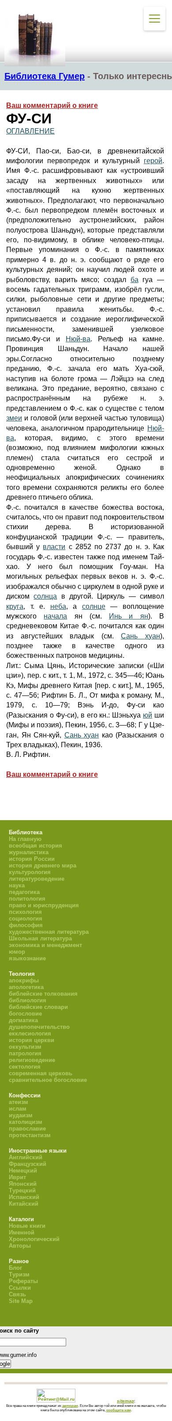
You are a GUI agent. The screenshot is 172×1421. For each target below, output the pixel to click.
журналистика (29, 852)
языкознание (27, 958)
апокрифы (24, 980)
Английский (25, 1157)
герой (153, 160)
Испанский (24, 1197)
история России (32, 859)
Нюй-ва (78, 339)
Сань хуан (140, 636)
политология (27, 898)
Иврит (17, 1177)
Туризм (19, 1274)
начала (55, 616)
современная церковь (40, 1073)
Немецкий (23, 1170)
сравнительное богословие (48, 1080)
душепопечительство (39, 1027)
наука (17, 885)
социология (25, 918)
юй (147, 715)
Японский (23, 1183)
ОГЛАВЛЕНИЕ (30, 131)
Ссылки (20, 1287)
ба (134, 279)
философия (26, 925)
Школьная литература (40, 938)
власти (54, 546)
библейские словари (38, 1007)
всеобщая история (35, 845)
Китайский (23, 1203)
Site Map (21, 1301)
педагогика (24, 892)
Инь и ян (128, 616)
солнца (45, 596)
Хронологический (34, 1239)
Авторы (20, 1245)
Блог (15, 1267)
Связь (17, 1294)
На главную (25, 839)
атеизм (18, 1102)
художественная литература (49, 931)
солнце (93, 606)
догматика (23, 1020)
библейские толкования (43, 993)
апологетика (26, 987)
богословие (25, 1013)
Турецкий (22, 1190)
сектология (25, 1066)
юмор (17, 951)
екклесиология (30, 1033)
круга (14, 606)
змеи (14, 418)
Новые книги (27, 1225)
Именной (21, 1232)
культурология (30, 872)
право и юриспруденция (44, 905)
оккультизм (25, 1046)
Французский (27, 1164)
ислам (17, 1108)
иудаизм (21, 1115)
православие (27, 1128)
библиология (27, 1000)
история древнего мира (42, 865)
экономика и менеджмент (45, 945)
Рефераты (23, 1281)
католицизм (25, 1122)
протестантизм (30, 1135)
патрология (25, 1053)
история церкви (31, 1040)
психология (25, 912)
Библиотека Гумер (44, 76)
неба (58, 606)
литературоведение (36, 878)
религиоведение (32, 1060)
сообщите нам (118, 1410)
